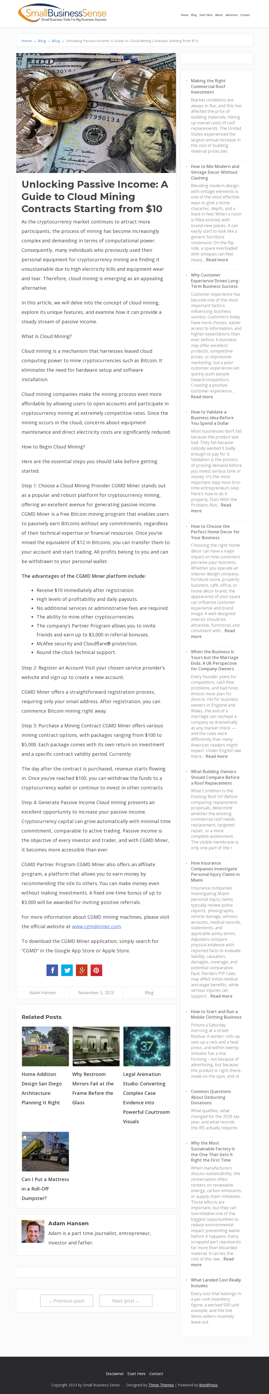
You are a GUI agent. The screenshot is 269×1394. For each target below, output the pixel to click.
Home (184, 15)
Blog (194, 15)
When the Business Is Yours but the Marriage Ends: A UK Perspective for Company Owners (215, 660)
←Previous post (67, 1301)
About (219, 15)
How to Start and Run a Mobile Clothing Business (216, 1014)
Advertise (231, 15)
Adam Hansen (42, 992)
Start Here (206, 15)
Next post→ (125, 1301)
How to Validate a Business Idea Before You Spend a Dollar (212, 417)
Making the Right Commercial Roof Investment (208, 86)
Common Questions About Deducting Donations (211, 1097)
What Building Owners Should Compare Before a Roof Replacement (215, 777)
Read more (217, 260)
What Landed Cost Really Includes (216, 1283)
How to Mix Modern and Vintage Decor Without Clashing (215, 172)
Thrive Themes (161, 1384)
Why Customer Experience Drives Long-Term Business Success (215, 280)
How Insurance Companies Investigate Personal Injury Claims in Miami (215, 871)
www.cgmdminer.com (96, 926)
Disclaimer (115, 1373)
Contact (245, 15)
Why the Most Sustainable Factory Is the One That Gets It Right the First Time (213, 1151)
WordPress (208, 1384)
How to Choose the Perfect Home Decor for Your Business (215, 531)
